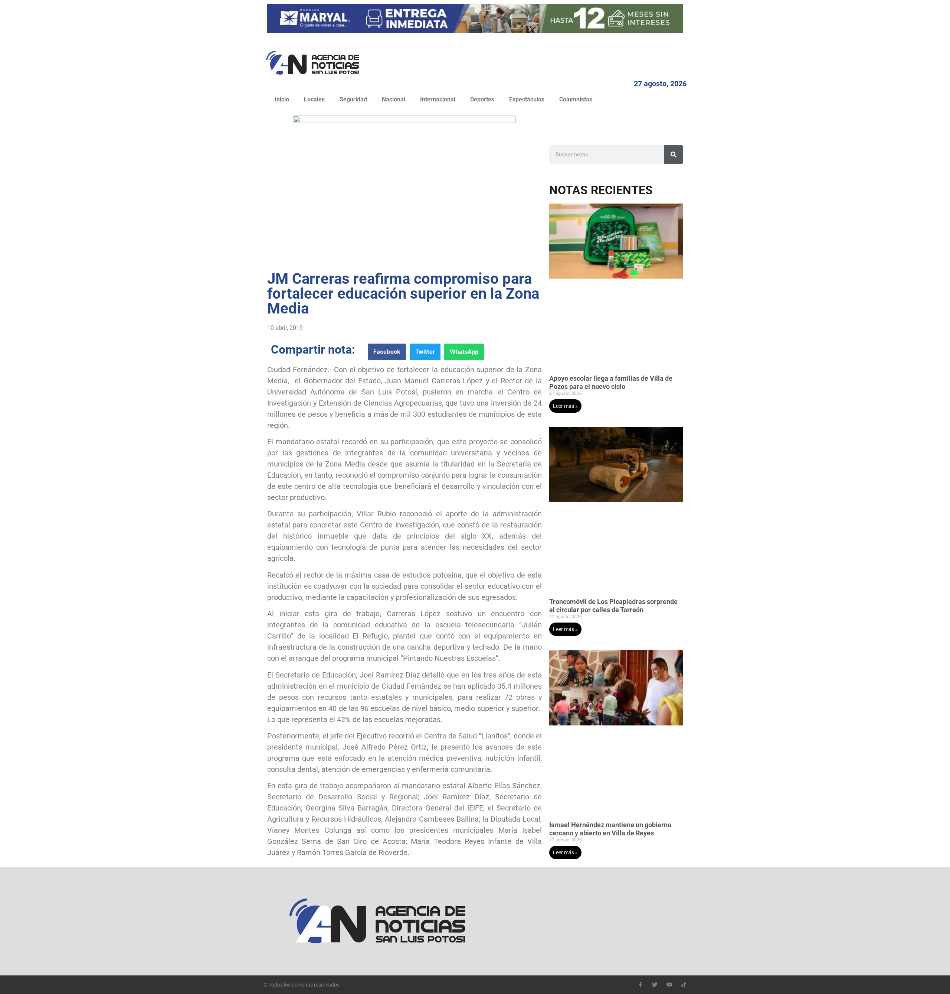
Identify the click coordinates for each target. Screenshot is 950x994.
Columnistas (575, 99)
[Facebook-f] (640, 984)
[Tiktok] (684, 984)
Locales (314, 99)
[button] (387, 352)
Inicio (282, 99)
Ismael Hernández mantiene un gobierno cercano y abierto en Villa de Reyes (610, 829)
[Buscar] (673, 154)
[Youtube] (669, 984)
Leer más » (565, 406)
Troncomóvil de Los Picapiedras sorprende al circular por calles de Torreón (613, 606)
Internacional (437, 99)
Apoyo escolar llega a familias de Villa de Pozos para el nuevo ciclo (610, 382)
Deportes (482, 99)
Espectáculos (526, 99)
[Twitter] (655, 984)
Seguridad (353, 99)
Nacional (393, 99)
